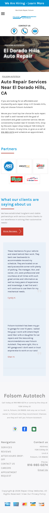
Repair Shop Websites (32, 491)
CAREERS (6, 468)
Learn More (36, 3)
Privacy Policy (39, 494)
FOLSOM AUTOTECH (15, 45)
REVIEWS (6, 451)
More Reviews (10, 231)
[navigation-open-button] (3, 13)
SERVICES (6, 447)
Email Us (43, 470)
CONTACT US (8, 463)
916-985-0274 (7, 132)
